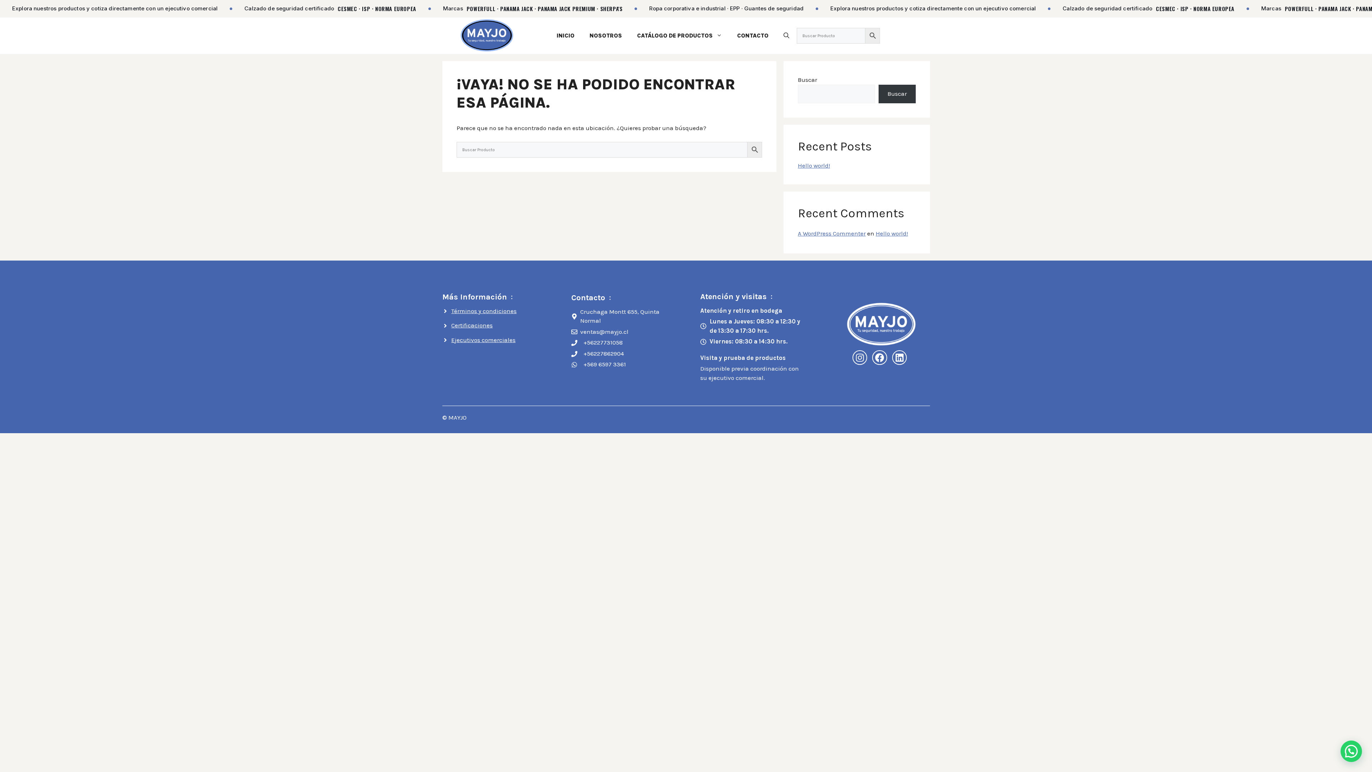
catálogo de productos (675, 35)
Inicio (566, 35)
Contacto (753, 35)
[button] (786, 35)
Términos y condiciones (484, 311)
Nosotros (606, 35)
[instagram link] (860, 357)
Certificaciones (472, 325)
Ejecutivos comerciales (483, 339)
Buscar (807, 79)
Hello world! (814, 165)
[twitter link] (899, 357)
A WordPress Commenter (832, 233)
